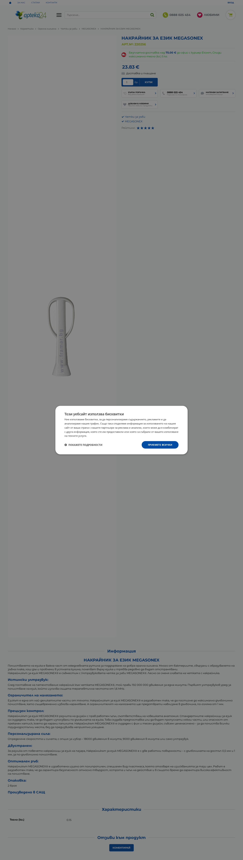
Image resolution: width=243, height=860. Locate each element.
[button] (83, 445)
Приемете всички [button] (160, 444)
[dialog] (121, 430)
